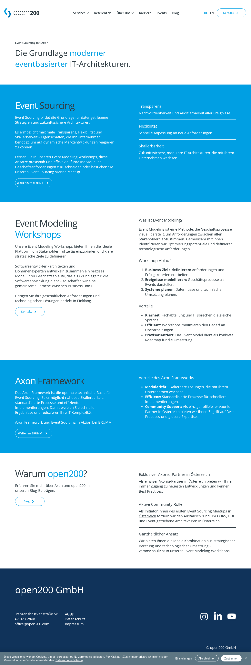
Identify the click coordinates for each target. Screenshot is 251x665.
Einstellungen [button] (183, 658)
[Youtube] (231, 616)
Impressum (74, 624)
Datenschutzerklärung (69, 660)
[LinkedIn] (218, 616)
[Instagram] (204, 616)
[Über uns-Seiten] (133, 13)
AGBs (69, 614)
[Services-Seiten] (88, 13)
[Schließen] (246, 658)
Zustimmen (231, 658)
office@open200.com (32, 624)
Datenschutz (75, 619)
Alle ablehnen (206, 658)
